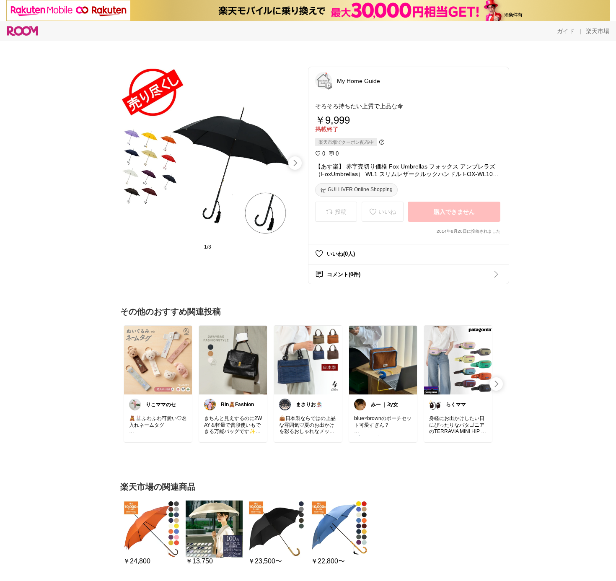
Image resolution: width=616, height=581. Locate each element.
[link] (158, 360)
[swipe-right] (295, 163)
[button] (323, 80)
